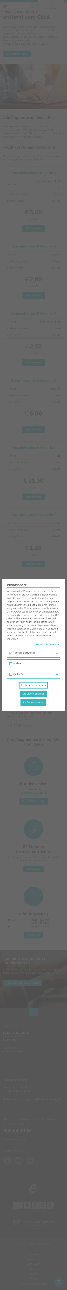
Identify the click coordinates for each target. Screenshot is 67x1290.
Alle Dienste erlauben (33, 702)
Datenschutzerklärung (48, 645)
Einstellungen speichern (33, 685)
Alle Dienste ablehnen (33, 694)
